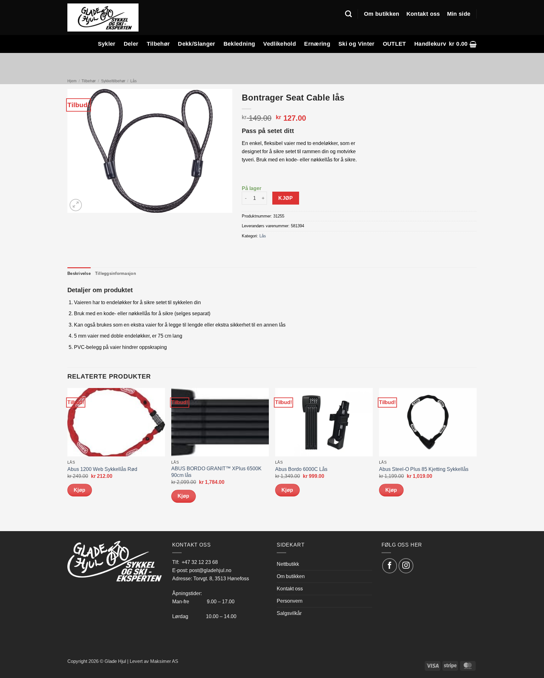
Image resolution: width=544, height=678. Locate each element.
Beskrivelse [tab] (79, 273)
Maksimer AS (164, 661)
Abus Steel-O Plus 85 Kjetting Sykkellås (423, 469)
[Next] (476, 458)
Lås (133, 81)
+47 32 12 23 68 (200, 562)
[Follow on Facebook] (389, 565)
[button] (463, 44)
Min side (459, 14)
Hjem (71, 81)
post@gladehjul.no (210, 570)
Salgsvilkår (289, 613)
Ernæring (317, 44)
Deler (131, 44)
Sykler (107, 44)
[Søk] (348, 14)
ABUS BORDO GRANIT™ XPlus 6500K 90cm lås (216, 472)
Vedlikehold (279, 44)
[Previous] (67, 458)
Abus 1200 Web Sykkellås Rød (102, 469)
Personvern (290, 601)
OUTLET (394, 44)
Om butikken (382, 14)
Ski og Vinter (356, 44)
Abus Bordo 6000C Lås (301, 469)
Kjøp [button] (80, 490)
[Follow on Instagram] (406, 565)
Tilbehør (158, 44)
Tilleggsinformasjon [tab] (115, 273)
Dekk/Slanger (196, 44)
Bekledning (239, 44)
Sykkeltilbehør (113, 81)
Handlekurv (430, 44)
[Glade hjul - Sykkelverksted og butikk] (103, 17)
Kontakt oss (423, 14)
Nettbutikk (288, 564)
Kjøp (285, 198)
